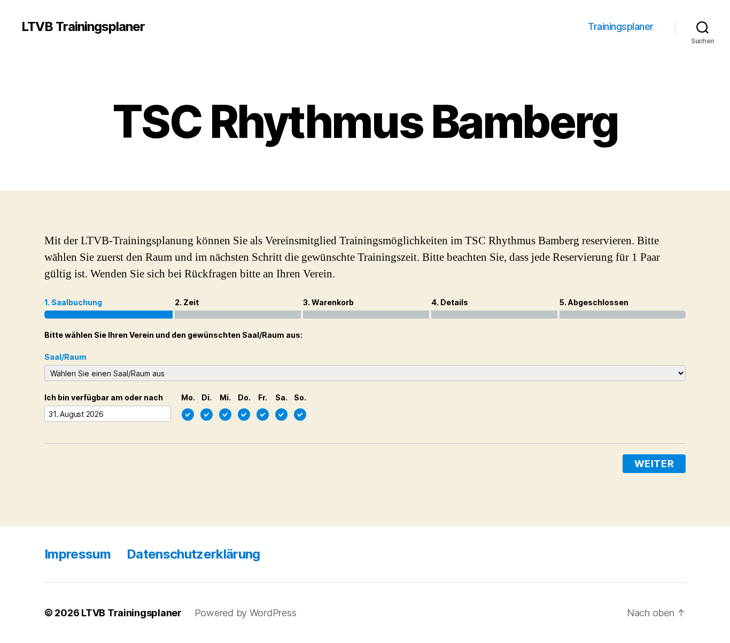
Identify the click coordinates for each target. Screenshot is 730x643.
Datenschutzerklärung (193, 554)
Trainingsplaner (621, 26)
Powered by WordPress (246, 612)
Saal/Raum (65, 356)
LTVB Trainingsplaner (83, 26)
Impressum (77, 554)
